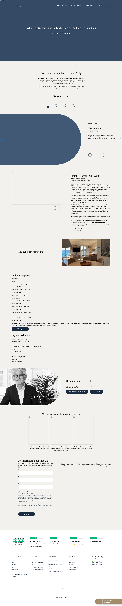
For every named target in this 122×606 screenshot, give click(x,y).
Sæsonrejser (15, 569)
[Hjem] (17, 5)
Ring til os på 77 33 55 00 (77, 391)
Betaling (71, 560)
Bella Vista (50, 569)
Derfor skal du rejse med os (55, 564)
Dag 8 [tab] (65, 104)
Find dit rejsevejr (16, 572)
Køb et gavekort (36, 572)
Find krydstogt (76, 5)
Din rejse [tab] (74, 104)
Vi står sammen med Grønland (55, 571)
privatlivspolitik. (24, 501)
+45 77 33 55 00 (63, 597)
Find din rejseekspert (37, 562)
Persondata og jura (73, 567)
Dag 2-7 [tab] (56, 104)
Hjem (41, 64)
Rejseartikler (15, 560)
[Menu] (107, 5)
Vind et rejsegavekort (37, 569)
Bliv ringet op (35, 564)
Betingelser (72, 562)
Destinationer (48, 64)
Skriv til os (96, 391)
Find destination (61, 5)
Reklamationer (72, 569)
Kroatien (56, 64)
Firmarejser (89, 5)
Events (13, 562)
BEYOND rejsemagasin (18, 564)
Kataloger (14, 567)
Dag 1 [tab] (47, 103)
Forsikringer (72, 564)
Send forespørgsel (20, 329)
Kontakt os (34, 560)
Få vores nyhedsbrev (37, 567)
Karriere (50, 566)
